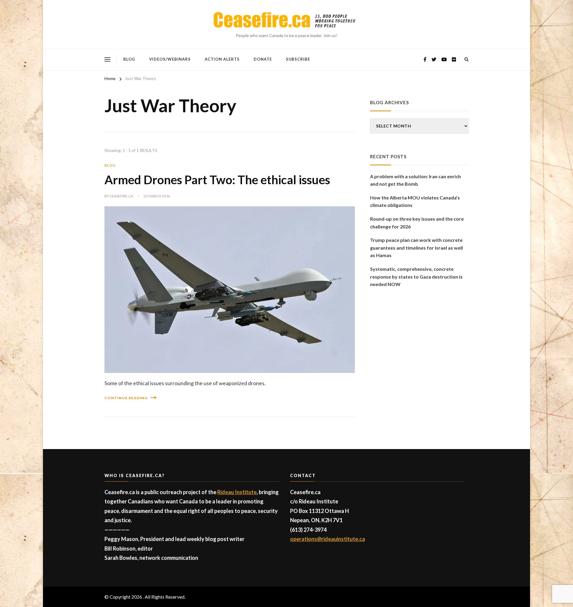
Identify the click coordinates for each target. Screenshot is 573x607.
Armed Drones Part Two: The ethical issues (217, 180)
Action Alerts (222, 59)
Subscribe (298, 59)
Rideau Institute (237, 492)
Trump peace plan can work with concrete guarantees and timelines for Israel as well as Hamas (416, 247)
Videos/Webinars (170, 59)
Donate (263, 59)
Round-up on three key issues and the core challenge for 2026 (417, 222)
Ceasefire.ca (121, 196)
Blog (129, 59)
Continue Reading (125, 398)
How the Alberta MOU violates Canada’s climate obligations (415, 201)
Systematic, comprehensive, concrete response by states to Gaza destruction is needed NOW (416, 276)
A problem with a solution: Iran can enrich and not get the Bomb (415, 180)
